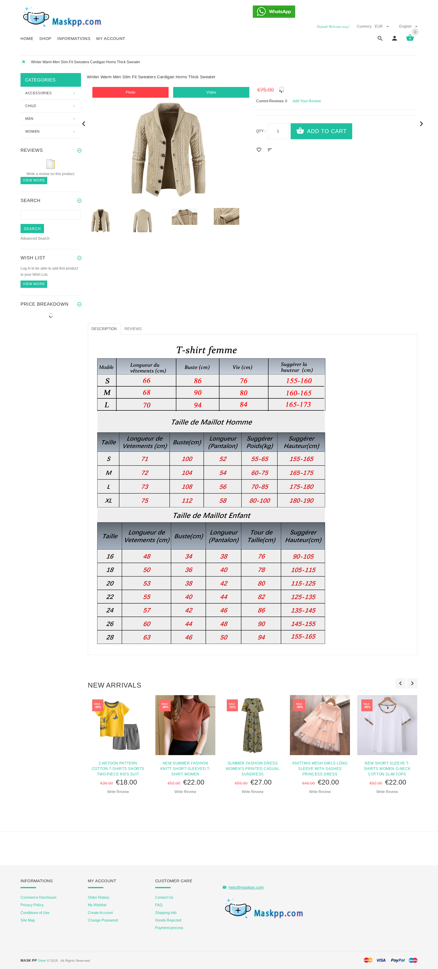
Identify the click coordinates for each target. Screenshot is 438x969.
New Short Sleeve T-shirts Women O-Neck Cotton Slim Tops (387, 768)
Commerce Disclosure (39, 897)
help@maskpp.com (246, 887)
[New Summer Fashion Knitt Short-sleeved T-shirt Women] (185, 725)
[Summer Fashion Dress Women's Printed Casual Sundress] (253, 725)
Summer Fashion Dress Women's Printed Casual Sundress (252, 768)
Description (104, 329)
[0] (410, 40)
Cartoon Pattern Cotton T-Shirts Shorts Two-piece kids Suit (118, 768)
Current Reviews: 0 (271, 101)
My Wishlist (97, 905)
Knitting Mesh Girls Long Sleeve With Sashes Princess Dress (319, 768)
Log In (26, 268)
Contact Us (164, 897)
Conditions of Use (35, 913)
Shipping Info (166, 913)
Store (33, 960)
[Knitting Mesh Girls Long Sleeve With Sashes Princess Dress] (320, 725)
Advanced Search (35, 238)
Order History (98, 897)
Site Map (28, 920)
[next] (421, 124)
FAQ (158, 905)
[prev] (84, 124)
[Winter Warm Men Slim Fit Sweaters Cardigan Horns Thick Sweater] (106, 221)
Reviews (133, 329)
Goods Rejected (168, 920)
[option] (106, 221)
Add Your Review (307, 101)
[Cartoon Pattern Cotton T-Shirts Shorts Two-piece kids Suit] (118, 725)
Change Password (103, 920)
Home (23, 62)
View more (34, 180)
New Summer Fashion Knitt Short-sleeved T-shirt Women (185, 768)
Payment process (169, 928)
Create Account (100, 913)
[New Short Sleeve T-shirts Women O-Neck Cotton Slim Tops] (387, 725)
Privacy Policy (32, 905)
